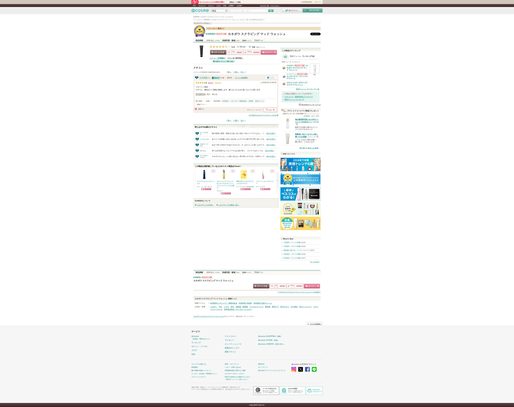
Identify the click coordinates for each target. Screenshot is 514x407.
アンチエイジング (256, 307)
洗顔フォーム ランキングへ (306, 89)
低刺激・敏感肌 (242, 307)
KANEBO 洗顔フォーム (263, 303)
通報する (199, 109)
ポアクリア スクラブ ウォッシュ (297, 84)
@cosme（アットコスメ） (245, 316)
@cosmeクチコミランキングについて (271, 370)
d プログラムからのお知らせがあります (302, 74)
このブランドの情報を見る (202, 23)
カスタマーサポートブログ (234, 374)
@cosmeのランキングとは (311, 105)
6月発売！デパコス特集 (292, 258)
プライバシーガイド (198, 377)
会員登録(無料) (306, 2)
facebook (307, 369)
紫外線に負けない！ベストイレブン (296, 250)
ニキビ (226, 307)
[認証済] (216, 78)
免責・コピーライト (232, 364)
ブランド (211, 5)
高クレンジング (305, 307)
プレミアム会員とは (198, 364)
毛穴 (220, 307)
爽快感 (267, 307)
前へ (229, 72)
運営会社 (261, 364)
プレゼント (229, 340)
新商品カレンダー (232, 348)
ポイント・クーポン (199, 346)
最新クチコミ (230, 352)
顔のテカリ (284, 307)
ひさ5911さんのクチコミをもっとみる (263, 115)
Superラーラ (204, 144)
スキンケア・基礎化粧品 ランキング (298, 97)
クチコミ (213, 40)
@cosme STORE (268, 340)
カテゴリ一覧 (264, 5)
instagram (293, 369)
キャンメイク (260, 186)
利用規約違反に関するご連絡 (235, 370)
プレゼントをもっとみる (308, 148)
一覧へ (236, 72)
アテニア (220, 191)
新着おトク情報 (235, 2)
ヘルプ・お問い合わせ (233, 367)
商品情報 (199, 40)
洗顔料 (251, 101)
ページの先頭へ (300, 292)
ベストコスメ (274, 5)
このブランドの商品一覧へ (228, 205)
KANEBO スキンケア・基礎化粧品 (223, 303)
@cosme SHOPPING (270, 336)
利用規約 (194, 367)
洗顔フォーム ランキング (294, 100)
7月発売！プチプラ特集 (292, 246)
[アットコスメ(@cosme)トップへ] (200, 11)
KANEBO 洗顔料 (245, 303)
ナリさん (203, 139)
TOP (194, 5)
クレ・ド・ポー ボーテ (204, 186)
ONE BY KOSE (292, 83)
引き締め (294, 307)
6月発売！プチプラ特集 (292, 254)
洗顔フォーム (260, 47)
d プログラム (291, 74)
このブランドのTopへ (205, 205)
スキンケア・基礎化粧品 (238, 101)
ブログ (218, 5)
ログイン (318, 2)
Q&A (224, 5)
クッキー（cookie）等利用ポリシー (204, 374)
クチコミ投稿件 (241, 78)
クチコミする (218, 52)
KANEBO (210, 34)
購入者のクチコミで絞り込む (223, 61)
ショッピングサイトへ (269, 52)
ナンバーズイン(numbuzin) (245, 186)
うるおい (213, 307)
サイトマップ (263, 367)
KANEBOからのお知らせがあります (221, 34)
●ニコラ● (203, 132)
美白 (232, 307)
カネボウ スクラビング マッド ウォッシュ (257, 34)
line (314, 369)
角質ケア (275, 307)
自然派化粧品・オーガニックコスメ (238, 309)
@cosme (201, 337)
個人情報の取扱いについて (201, 370)
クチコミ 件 (217, 58)
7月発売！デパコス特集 (292, 242)
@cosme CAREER (271, 344)
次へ (242, 72)
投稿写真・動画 (231, 40)
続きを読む (271, 133)
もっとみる (314, 262)
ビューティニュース (233, 344)
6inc (201, 151)
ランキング (202, 5)
